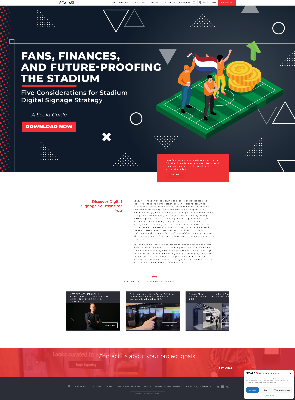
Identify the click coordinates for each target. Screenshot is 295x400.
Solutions (97, 387)
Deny (266, 390)
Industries (109, 387)
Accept (252, 390)
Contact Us (205, 387)
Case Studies (123, 387)
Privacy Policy (269, 395)
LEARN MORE (174, 175)
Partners (157, 387)
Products (135, 387)
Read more (110, 325)
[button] (290, 373)
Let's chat (224, 368)
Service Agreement (173, 387)
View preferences (282, 390)
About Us (146, 387)
